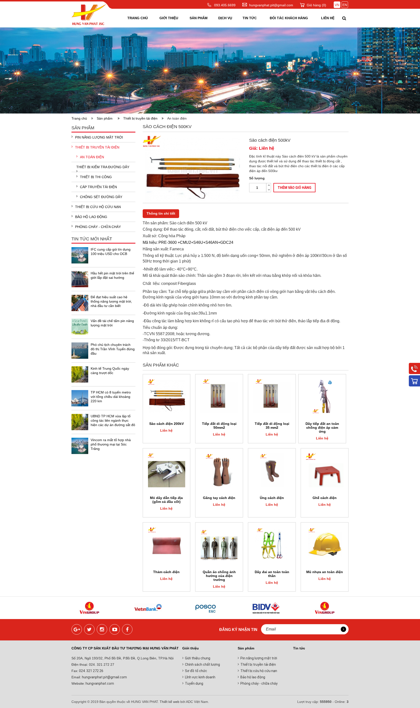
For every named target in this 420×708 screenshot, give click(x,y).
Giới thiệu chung (197, 658)
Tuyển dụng (194, 683)
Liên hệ (327, 18)
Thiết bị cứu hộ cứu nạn (98, 207)
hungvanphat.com (99, 683)
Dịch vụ (225, 18)
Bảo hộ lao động (91, 217)
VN (337, 5)
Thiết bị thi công (96, 177)
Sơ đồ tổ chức (196, 671)
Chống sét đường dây (101, 197)
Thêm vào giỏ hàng (294, 188)
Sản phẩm (199, 18)
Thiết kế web (169, 702)
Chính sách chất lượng (202, 664)
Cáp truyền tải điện (98, 187)
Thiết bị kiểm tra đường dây (102, 167)
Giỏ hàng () (316, 5)
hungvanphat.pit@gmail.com (271, 5)
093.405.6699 (225, 5)
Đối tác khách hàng (289, 18)
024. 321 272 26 (90, 671)
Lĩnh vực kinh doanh (200, 677)
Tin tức (250, 18)
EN (344, 5)
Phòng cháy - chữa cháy (98, 227)
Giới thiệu (168, 18)
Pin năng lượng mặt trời (99, 137)
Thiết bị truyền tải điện (141, 118)
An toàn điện (92, 157)
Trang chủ (137, 18)
